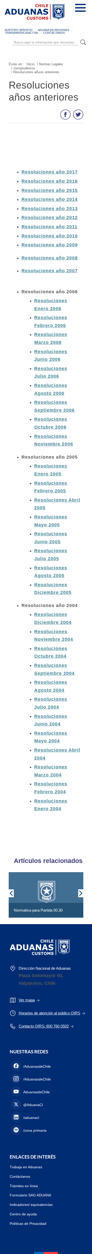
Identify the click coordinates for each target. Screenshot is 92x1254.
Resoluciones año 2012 (49, 217)
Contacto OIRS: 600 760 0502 (44, 1026)
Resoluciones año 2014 (49, 199)
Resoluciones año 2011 (49, 226)
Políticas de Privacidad (28, 1223)
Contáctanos (20, 1176)
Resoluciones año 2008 (49, 258)
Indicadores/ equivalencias (31, 1205)
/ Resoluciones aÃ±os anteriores (35, 72)
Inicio (30, 64)
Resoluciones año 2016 (49, 181)
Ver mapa (27, 1000)
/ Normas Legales (50, 64)
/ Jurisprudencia (23, 68)
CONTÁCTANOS (54, 32)
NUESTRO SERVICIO (18, 29)
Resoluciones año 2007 (49, 270)
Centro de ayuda (23, 1214)
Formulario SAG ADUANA (30, 1195)
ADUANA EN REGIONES (53, 29)
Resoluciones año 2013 (49, 208)
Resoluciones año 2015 (49, 190)
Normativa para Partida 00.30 (38, 910)
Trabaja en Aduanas (26, 1167)
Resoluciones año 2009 (49, 244)
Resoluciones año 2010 (49, 236)
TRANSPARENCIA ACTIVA (21, 32)
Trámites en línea (24, 1186)
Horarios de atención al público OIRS (49, 1013)
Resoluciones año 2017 (49, 172)
